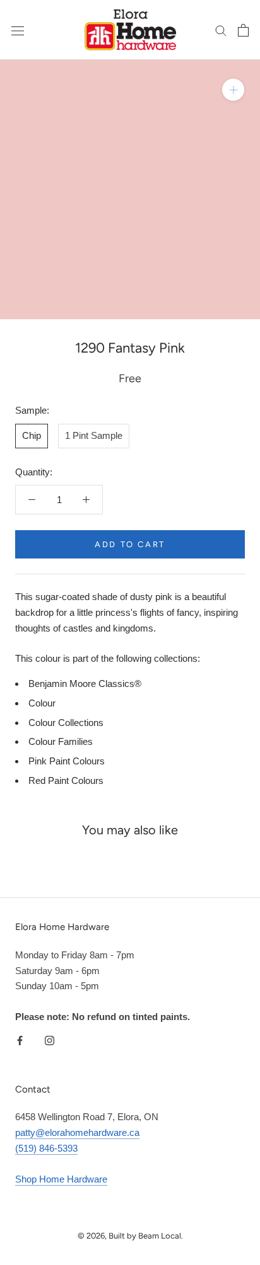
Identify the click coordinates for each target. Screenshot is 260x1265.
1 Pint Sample (93, 435)
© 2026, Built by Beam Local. (130, 1235)
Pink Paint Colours (66, 761)
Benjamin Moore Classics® (84, 683)
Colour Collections (65, 722)
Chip (31, 435)
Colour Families (60, 741)
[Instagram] (49, 1040)
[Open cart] (243, 30)
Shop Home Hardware (61, 1179)
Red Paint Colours (65, 780)
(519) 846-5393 (46, 1148)
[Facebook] (20, 1040)
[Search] (221, 30)
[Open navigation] (17, 30)
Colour (42, 703)
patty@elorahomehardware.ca (77, 1132)
